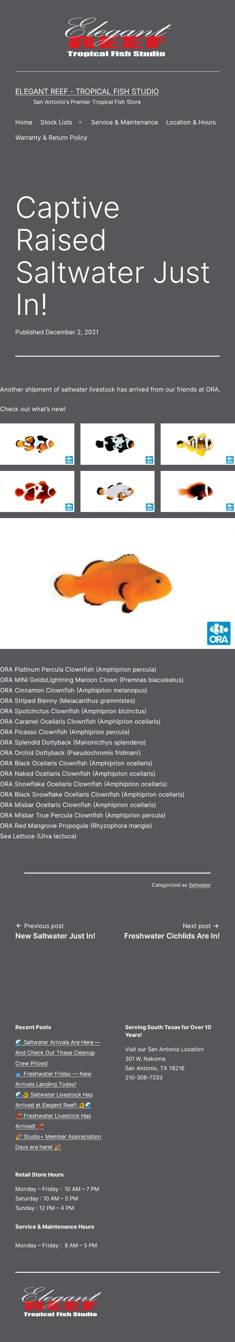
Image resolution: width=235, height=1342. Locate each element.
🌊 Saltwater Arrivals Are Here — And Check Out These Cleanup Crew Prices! (57, 1052)
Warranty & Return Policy (51, 137)
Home (23, 122)
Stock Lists (56, 122)
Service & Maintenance (124, 122)
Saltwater (200, 885)
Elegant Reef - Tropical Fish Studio (87, 91)
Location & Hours (191, 122)
